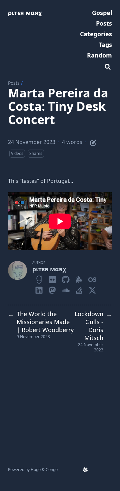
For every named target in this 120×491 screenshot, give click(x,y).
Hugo (36, 469)
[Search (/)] (107, 65)
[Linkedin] (39, 289)
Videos (17, 153)
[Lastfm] (92, 278)
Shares (35, 153)
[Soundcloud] (65, 289)
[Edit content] (93, 142)
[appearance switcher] (85, 470)
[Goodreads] (39, 278)
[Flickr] (52, 278)
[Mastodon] (52, 289)
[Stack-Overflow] (79, 289)
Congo (52, 469)
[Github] (65, 278)
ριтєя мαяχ (25, 13)
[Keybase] (79, 278)
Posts (14, 83)
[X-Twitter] (92, 289)
